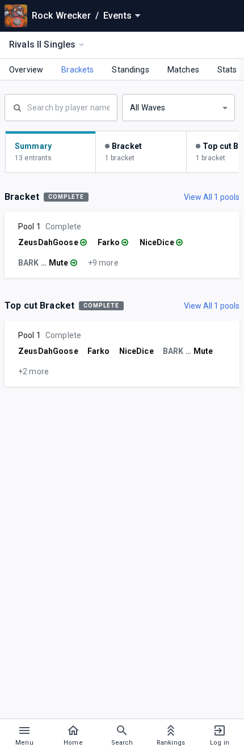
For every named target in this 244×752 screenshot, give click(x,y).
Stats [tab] (227, 69)
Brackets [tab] (77, 69)
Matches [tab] (183, 69)
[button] (178, 107)
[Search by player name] (61, 106)
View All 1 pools (211, 197)
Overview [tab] (26, 69)
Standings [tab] (130, 69)
